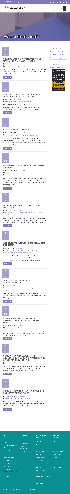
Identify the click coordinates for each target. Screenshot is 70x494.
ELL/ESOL (38, 454)
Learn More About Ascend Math (58, 48)
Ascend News (56, 445)
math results (20, 328)
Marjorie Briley (9, 133)
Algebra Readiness (41, 461)
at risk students (9, 212)
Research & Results (25, 440)
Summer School (40, 473)
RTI (25, 328)
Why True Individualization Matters (20, 129)
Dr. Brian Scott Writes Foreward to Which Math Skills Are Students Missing (24, 95)
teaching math (31, 288)
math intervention (10, 66)
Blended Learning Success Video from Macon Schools (21, 206)
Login (65, 2)
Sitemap (55, 457)
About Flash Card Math (10, 470)
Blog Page (6, 476)
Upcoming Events (8, 460)
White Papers (7, 466)
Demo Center (7, 451)
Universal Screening (31, 173)
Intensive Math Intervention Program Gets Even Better (24, 244)
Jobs (54, 461)
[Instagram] (53, 2)
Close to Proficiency (41, 470)
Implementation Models (56, 67)
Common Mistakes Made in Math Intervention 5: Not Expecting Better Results (21, 320)
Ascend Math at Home (42, 480)
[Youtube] (57, 2)
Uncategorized (18, 64)
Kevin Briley (8, 64)
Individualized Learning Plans (58, 51)
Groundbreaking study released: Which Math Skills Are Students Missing (22, 60)
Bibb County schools (21, 212)
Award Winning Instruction (57, 54)
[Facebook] (43, 2)
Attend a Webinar (55, 64)
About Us (55, 441)
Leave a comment (32, 135)
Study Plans (23, 455)
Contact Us (56, 448)
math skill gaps (20, 66)
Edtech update (9, 250)
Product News (7, 473)
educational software (21, 250)
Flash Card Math (24, 443)
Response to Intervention (43, 476)
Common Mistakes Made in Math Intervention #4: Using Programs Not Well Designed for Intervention (24, 358)
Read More (7, 77)
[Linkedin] (50, 2)
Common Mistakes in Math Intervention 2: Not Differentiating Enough (23, 392)
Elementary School (41, 467)
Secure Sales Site (57, 467)
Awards (55, 464)
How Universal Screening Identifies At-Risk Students (24, 166)
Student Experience (9, 457)
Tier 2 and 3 (39, 448)
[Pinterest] (60, 2)
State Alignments (55, 61)
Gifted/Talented (40, 464)
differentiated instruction (12, 102)
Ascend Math (9, 135)
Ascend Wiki (23, 452)
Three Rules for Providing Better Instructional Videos (19, 281)
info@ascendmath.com (23, 2)
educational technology (35, 250)
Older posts (8, 416)
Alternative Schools (41, 457)
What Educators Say (9, 463)
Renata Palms (9, 363)
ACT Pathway (40, 483)
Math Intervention (21, 133)
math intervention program (22, 253)
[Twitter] (47, 2)
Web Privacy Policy (58, 451)
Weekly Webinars (8, 454)
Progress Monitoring (55, 58)
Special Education (41, 451)
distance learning (10, 288)
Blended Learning (33, 212)
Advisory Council (57, 454)
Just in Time (39, 441)
